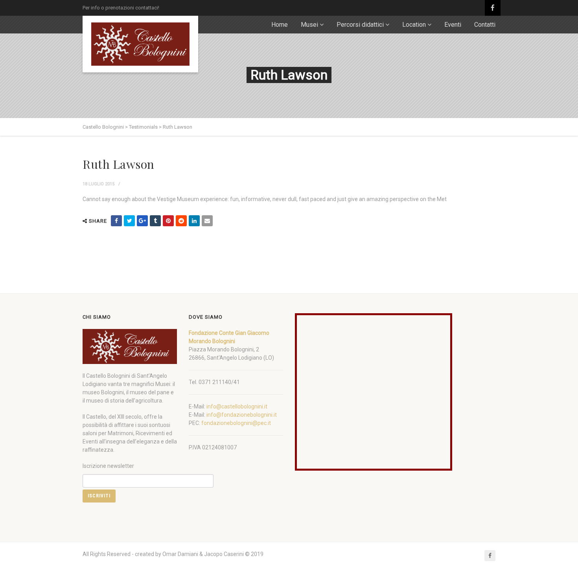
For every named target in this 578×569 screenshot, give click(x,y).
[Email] (207, 220)
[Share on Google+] (142, 220)
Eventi (452, 24)
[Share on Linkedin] (194, 220)
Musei (309, 24)
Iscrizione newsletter (108, 466)
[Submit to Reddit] (181, 220)
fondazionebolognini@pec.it (236, 423)
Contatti (484, 24)
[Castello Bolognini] (140, 44)
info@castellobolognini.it (236, 406)
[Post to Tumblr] (155, 220)
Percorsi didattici (360, 24)
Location (414, 24)
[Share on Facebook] (116, 220)
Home (279, 24)
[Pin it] (168, 220)
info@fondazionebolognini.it (241, 415)
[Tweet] (129, 220)
